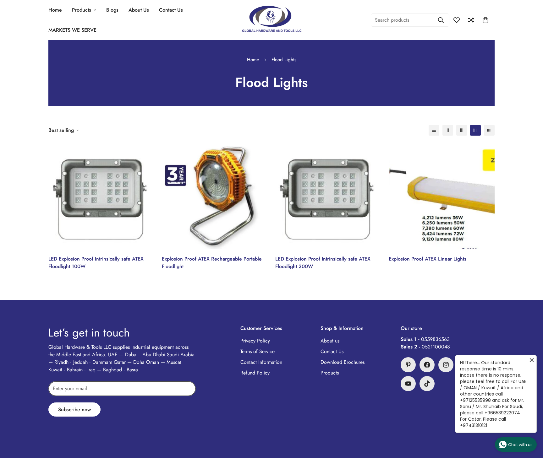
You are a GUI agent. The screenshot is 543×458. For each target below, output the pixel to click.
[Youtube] (408, 383)
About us (330, 340)
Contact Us (171, 9)
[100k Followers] (445, 364)
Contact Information (261, 362)
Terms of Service (257, 351)
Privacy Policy (255, 340)
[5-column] (489, 130)
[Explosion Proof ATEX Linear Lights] (442, 196)
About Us (139, 9)
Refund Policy (255, 372)
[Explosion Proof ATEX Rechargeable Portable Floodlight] (215, 196)
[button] (485, 20)
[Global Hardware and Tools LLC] (271, 20)
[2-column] (447, 130)
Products (81, 9)
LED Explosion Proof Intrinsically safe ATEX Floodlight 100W (96, 262)
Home (55, 9)
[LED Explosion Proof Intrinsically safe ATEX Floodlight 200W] (328, 196)
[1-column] (434, 130)
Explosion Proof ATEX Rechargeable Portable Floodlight (212, 262)
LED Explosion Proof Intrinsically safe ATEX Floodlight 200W (322, 262)
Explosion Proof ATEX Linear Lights (427, 258)
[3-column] (461, 130)
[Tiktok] (427, 383)
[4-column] (475, 130)
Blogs (112, 9)
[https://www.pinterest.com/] (408, 364)
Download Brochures (343, 362)
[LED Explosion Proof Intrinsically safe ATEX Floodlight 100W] (101, 196)
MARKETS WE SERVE (72, 30)
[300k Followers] (427, 364)
